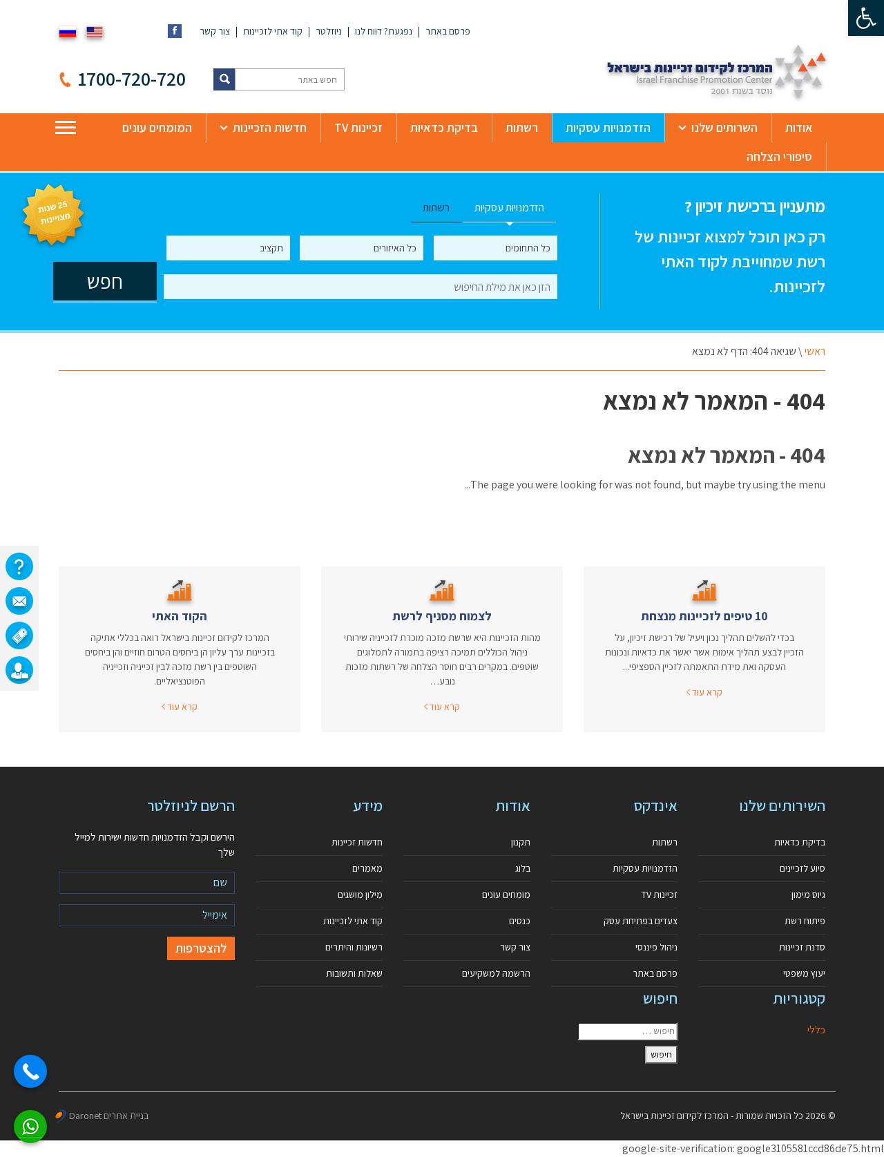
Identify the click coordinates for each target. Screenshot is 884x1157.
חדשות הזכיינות (270, 127)
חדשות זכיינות (357, 842)
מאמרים (367, 868)
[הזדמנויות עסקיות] (19, 670)
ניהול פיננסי (656, 947)
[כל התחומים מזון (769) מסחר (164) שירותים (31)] (495, 248)
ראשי (815, 351)
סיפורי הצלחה (779, 156)
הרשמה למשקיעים (496, 973)
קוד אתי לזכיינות (272, 31)
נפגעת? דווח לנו (383, 31)
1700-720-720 (132, 78)
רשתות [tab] (436, 207)
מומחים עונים (506, 894)
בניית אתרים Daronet (108, 1115)
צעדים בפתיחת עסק (641, 921)
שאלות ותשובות (354, 973)
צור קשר (215, 31)
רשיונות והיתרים (354, 947)
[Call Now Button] (30, 1071)
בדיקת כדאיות (444, 127)
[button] (866, 18)
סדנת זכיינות (802, 947)
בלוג (522, 868)
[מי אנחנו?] (19, 566)
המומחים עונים (157, 127)
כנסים (519, 921)
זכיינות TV (358, 127)
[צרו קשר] (19, 601)
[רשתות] (19, 635)
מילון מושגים (360, 894)
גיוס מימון (808, 894)
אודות (799, 127)
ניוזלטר (329, 31)
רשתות (522, 127)
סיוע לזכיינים (802, 868)
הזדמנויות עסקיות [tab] (509, 207)
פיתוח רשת (805, 921)
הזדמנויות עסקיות (608, 127)
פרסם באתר (447, 31)
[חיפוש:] (627, 1031)
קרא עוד (706, 692)
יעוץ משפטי (804, 973)
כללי (816, 1029)
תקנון (520, 842)
